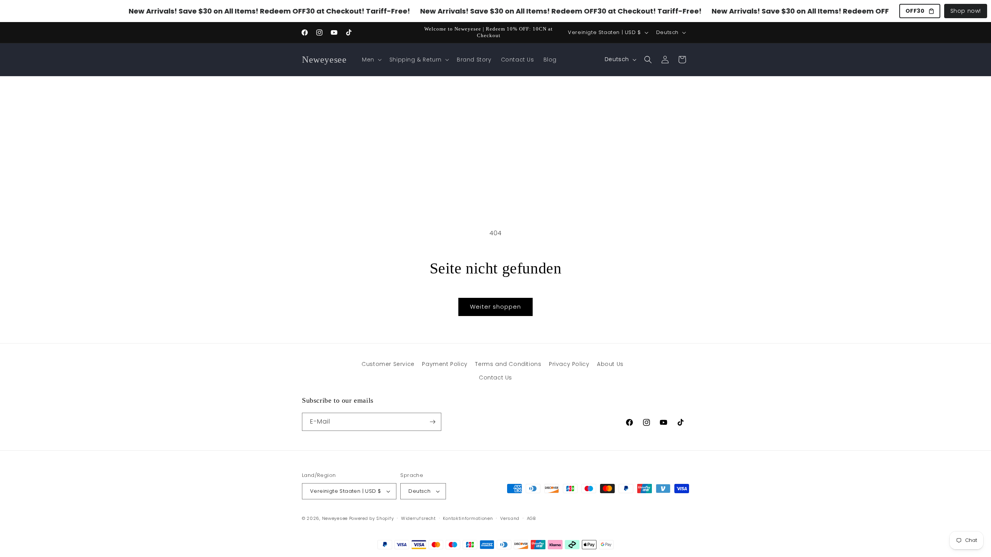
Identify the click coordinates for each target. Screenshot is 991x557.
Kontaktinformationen (468, 518)
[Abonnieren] (432, 422)
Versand (510, 518)
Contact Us (495, 377)
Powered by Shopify (371, 518)
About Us (610, 364)
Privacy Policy (569, 364)
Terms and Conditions (508, 364)
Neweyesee (335, 518)
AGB (531, 518)
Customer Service (388, 364)
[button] (371, 59)
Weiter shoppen (495, 306)
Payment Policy (444, 364)
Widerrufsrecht (418, 518)
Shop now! (965, 11)
